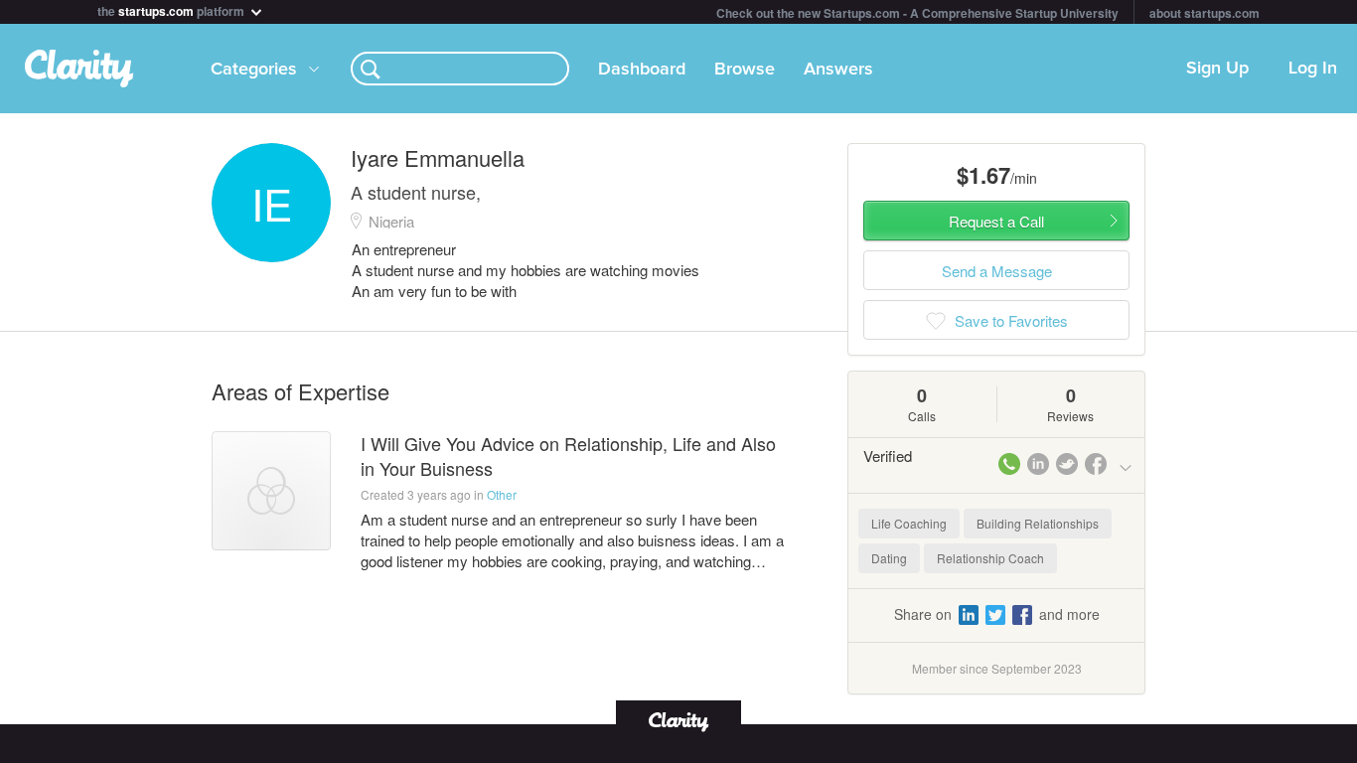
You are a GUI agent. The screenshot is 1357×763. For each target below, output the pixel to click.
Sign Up (1217, 68)
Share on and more (997, 614)
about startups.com (1204, 13)
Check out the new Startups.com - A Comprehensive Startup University (917, 13)
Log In (1312, 68)
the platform (172, 9)
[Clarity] (678, 719)
